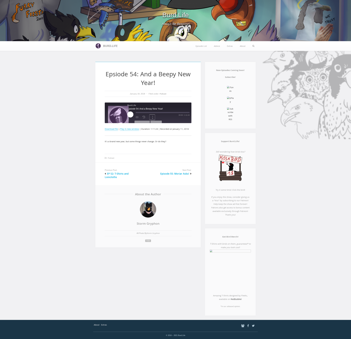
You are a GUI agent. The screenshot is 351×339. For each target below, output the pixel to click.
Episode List (201, 46)
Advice (217, 46)
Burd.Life (175, 15)
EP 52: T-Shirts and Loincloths (117, 176)
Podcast (163, 94)
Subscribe (142, 123)
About (242, 46)
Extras (230, 46)
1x (152, 117)
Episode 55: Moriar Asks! (174, 174)
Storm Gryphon (148, 224)
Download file (111, 129)
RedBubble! (236, 299)
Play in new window (129, 129)
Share (156, 123)
